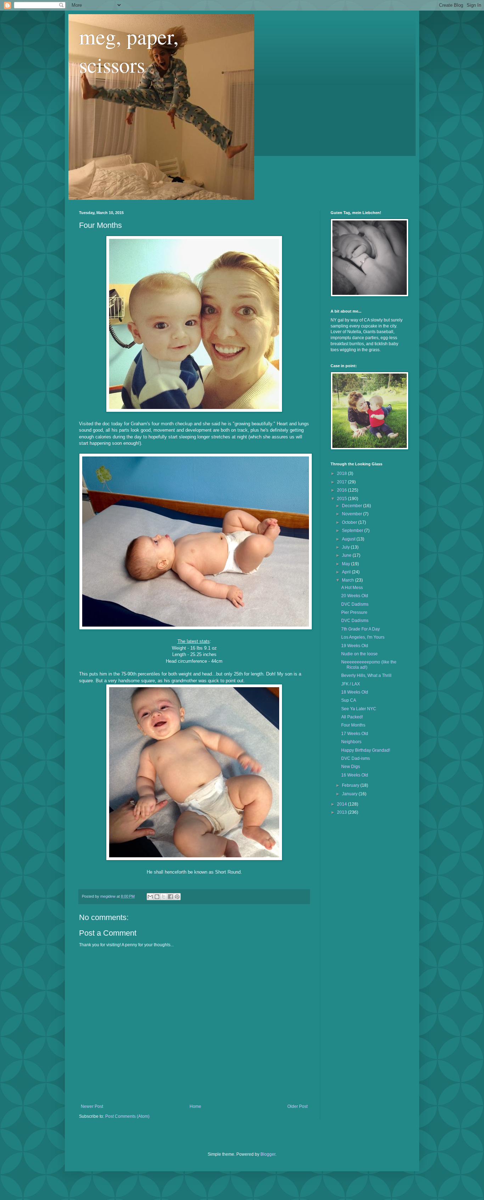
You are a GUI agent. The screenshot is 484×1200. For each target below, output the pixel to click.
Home (195, 1106)
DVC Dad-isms (355, 758)
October (350, 522)
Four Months (353, 725)
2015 (342, 498)
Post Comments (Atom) (127, 1116)
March (348, 580)
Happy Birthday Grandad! (365, 750)
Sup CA (348, 700)
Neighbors (351, 741)
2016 (342, 490)
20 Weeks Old (354, 595)
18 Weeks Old (354, 692)
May (346, 563)
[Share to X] (163, 896)
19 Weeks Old (354, 645)
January (350, 793)
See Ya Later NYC (358, 708)
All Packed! (352, 716)
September (353, 530)
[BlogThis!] (157, 896)
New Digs (350, 766)
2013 (342, 812)
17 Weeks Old (354, 733)
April (347, 572)
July (346, 547)
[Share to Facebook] (170, 896)
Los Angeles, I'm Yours (362, 637)
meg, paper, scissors (129, 50)
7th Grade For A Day (360, 629)
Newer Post (92, 1106)
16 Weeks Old (354, 775)
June (347, 555)
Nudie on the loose (359, 653)
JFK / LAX (350, 684)
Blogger (267, 1154)
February (351, 785)
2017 (342, 482)
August (349, 539)
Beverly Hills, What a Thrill (366, 675)
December (352, 505)
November (352, 513)
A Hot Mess (352, 587)
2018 (342, 473)
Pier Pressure (354, 612)
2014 (342, 804)
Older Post (297, 1106)
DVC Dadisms (354, 604)
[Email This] (150, 896)
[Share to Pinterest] (177, 896)
